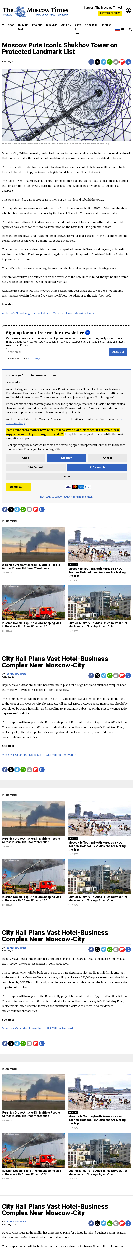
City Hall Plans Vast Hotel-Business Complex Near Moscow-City (55, 662)
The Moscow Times (15, 674)
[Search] (130, 30)
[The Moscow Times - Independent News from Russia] (35, 10)
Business (51, 25)
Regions (37, 25)
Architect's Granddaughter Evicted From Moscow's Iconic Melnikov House (48, 313)
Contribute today (110, 13)
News (11, 25)
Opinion (66, 25)
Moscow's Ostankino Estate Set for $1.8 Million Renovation (39, 754)
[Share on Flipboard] (122, 62)
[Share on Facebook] (91, 62)
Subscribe (118, 352)
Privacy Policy (34, 358)
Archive (106, 25)
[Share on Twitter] (97, 62)
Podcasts (91, 25)
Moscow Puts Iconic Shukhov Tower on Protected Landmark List (60, 48)
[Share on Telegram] (103, 62)
